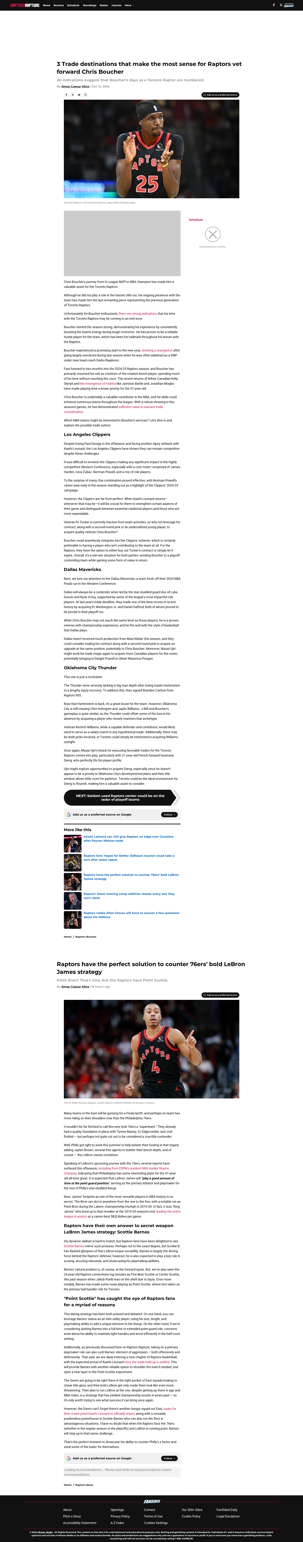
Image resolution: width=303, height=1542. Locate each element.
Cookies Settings (156, 1523)
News (46, 5)
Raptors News (84, 1485)
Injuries (116, 5)
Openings (117, 1510)
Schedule (73, 5)
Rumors (59, 5)
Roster (104, 5)
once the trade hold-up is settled (146, 1362)
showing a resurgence (157, 350)
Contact (149, 1510)
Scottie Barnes (74, 1246)
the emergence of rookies (98, 383)
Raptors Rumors (85, 936)
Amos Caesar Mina (75, 86)
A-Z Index (117, 1523)
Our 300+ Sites (192, 1510)
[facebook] (274, 5)
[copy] (85, 94)
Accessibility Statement (79, 1523)
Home (68, 936)
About (67, 1510)
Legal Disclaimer (228, 1516)
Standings (89, 5)
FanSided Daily (227, 1510)
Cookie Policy (191, 1516)
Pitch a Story (72, 1516)
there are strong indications (138, 313)
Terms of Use (153, 1516)
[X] (281, 5)
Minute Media (45, 1532)
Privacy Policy (120, 1516)
